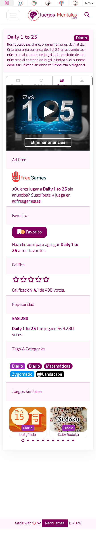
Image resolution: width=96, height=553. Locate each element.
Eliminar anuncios (48, 142)
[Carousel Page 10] (68, 440)
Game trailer (61, 84)
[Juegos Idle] (48, 3)
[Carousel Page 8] (58, 440)
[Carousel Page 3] (33, 440)
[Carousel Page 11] (73, 440)
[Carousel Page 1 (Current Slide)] (23, 440)
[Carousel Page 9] (63, 440)
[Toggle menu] (13, 15)
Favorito (33, 232)
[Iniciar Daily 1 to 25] (48, 111)
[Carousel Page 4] (38, 440)
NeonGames (55, 523)
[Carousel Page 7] (53, 440)
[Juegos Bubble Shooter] (62, 3)
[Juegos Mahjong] (34, 3)
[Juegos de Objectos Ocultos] (21, 3)
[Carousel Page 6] (48, 440)
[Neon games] (7, 3)
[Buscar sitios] (87, 15)
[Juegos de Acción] (75, 3)
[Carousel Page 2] (27, 440)
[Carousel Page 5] (43, 440)
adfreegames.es (26, 201)
